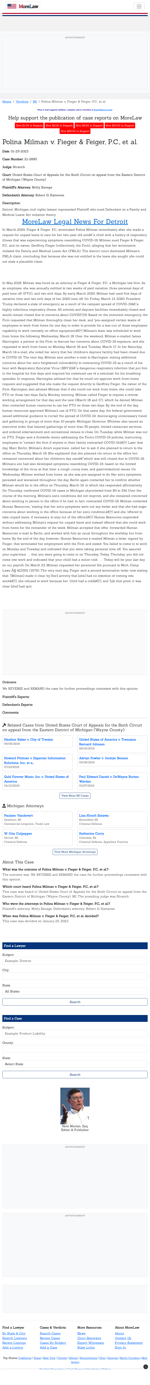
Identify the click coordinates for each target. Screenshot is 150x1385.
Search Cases (50, 1333)
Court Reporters (89, 1338)
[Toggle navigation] (139, 6)
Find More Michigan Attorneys (75, 852)
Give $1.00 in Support (29, 125)
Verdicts (22, 101)
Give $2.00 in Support (59, 125)
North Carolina (130, 1358)
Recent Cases (50, 1338)
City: (5, 970)
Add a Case (48, 1347)
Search (75, 1002)
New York (49, 1358)
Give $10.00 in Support (119, 125)
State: (6, 985)
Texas (37, 1358)
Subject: (8, 955)
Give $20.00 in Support (75, 131)
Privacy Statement (129, 1343)
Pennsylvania (88, 1358)
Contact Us (123, 1338)
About (119, 1333)
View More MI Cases (75, 795)
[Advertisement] (76, 68)
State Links (86, 1347)
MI (35, 101)
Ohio (102, 1358)
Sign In (120, 1347)
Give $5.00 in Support (89, 125)
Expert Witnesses (90, 1343)
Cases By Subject (53, 1343)
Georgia (112, 1358)
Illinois (73, 1358)
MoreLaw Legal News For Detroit (75, 221)
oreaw (28, 6)
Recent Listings (14, 1343)
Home (6, 101)
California (24, 1358)
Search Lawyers (14, 1338)
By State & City (13, 1333)
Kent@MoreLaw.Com (103, 110)
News (81, 1333)
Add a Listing (12, 1347)
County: (7, 1043)
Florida (62, 1358)
